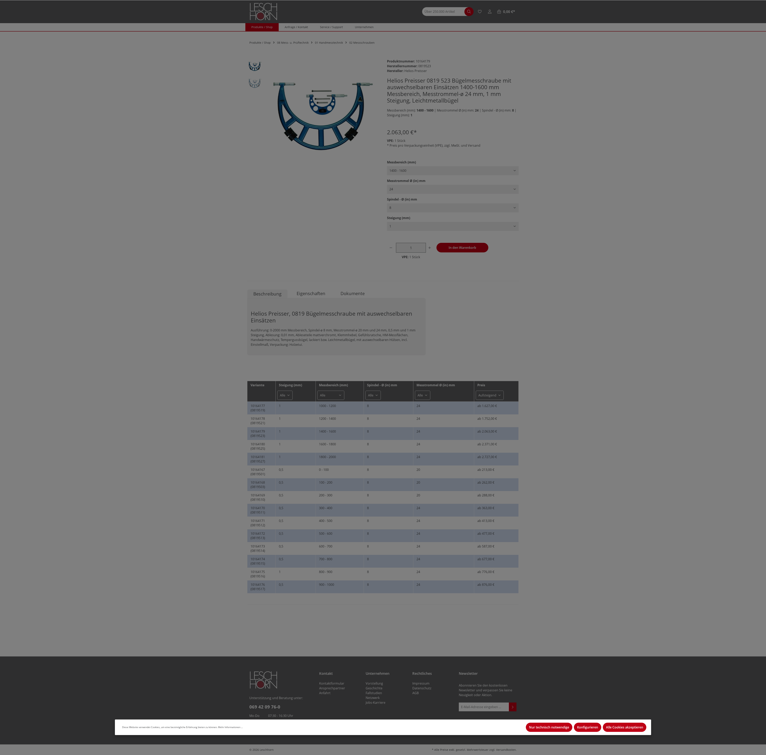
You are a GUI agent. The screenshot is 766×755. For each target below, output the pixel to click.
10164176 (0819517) (258, 586)
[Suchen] (469, 11)
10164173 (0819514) (258, 548)
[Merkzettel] (479, 11)
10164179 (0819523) (258, 433)
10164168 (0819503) (258, 484)
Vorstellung (374, 683)
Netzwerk (373, 698)
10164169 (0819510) (258, 497)
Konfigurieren (587, 727)
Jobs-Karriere (375, 702)
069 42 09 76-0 (264, 707)
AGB (415, 693)
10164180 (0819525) (258, 446)
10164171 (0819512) (258, 523)
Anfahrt (325, 693)
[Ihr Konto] (489, 11)
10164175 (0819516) (258, 574)
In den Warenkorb (462, 247)
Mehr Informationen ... (230, 727)
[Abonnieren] (512, 707)
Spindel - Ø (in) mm (402, 199)
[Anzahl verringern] (391, 248)
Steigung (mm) (398, 217)
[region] (313, 115)
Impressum (420, 683)
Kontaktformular (331, 683)
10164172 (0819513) (258, 535)
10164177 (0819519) (258, 408)
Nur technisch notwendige (549, 727)
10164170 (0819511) (258, 510)
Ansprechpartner (332, 688)
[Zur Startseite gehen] (263, 11)
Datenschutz (421, 688)
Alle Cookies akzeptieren (624, 727)
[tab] (267, 294)
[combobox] (445, 11)
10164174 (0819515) (258, 561)
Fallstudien (374, 693)
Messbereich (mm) (401, 162)
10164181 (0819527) (258, 459)
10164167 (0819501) (258, 471)
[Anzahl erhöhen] (430, 248)
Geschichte (374, 688)
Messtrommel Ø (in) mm (406, 180)
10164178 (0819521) (258, 420)
